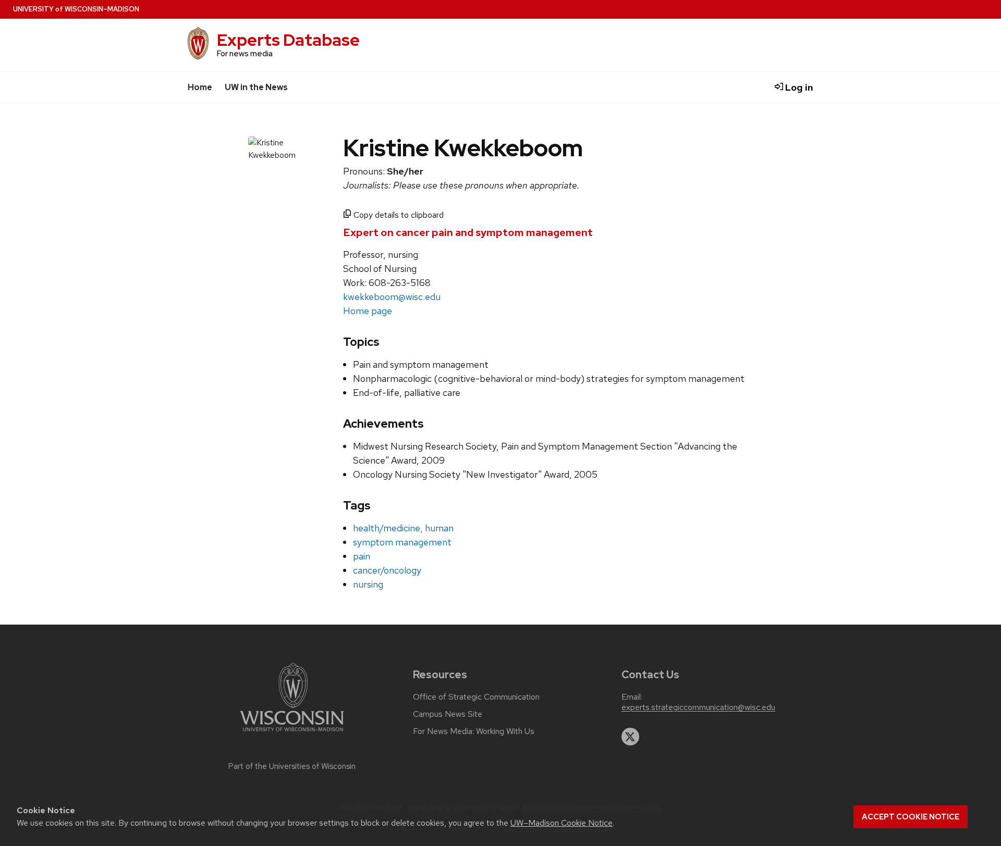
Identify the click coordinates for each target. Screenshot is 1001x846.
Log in (798, 87)
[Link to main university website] (292, 733)
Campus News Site (447, 714)
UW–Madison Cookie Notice (561, 822)
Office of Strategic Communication (476, 697)
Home (200, 87)
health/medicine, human (403, 528)
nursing (368, 584)
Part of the (292, 766)
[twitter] (630, 736)
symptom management (402, 542)
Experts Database (288, 40)
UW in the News (256, 87)
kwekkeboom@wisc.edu (392, 297)
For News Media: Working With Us (473, 731)
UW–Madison (76, 9)
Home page (367, 311)
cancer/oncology (387, 570)
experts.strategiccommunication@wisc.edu (698, 707)
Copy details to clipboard (397, 214)
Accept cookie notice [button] (910, 817)
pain (361, 556)
